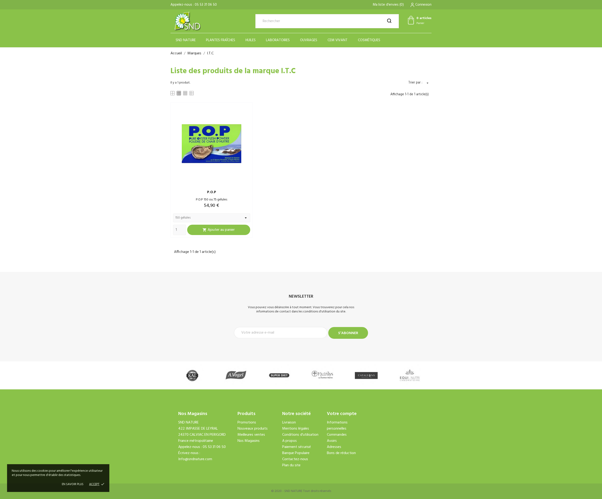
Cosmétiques (369, 40)
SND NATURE (186, 40)
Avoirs (332, 441)
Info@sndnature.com (195, 459)
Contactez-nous (295, 459)
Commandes (337, 435)
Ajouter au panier (218, 230)
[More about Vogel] (235, 375)
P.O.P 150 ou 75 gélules (211, 199)
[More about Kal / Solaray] (192, 375)
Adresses (334, 447)
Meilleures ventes (251, 435)
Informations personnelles (337, 425)
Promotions (247, 422)
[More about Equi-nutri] (410, 375)
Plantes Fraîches (220, 40)
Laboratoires (278, 40)
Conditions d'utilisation (300, 435)
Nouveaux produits (253, 429)
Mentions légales (295, 429)
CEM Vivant (338, 40)
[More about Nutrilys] (323, 375)
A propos (289, 441)
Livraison (289, 422)
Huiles (251, 40)
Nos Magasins (249, 441)
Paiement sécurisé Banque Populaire (296, 450)
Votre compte (341, 414)
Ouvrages (308, 40)
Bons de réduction (341, 453)
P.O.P (211, 192)
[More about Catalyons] (366, 375)
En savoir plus (72, 484)
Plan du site (291, 465)
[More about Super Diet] (279, 375)
